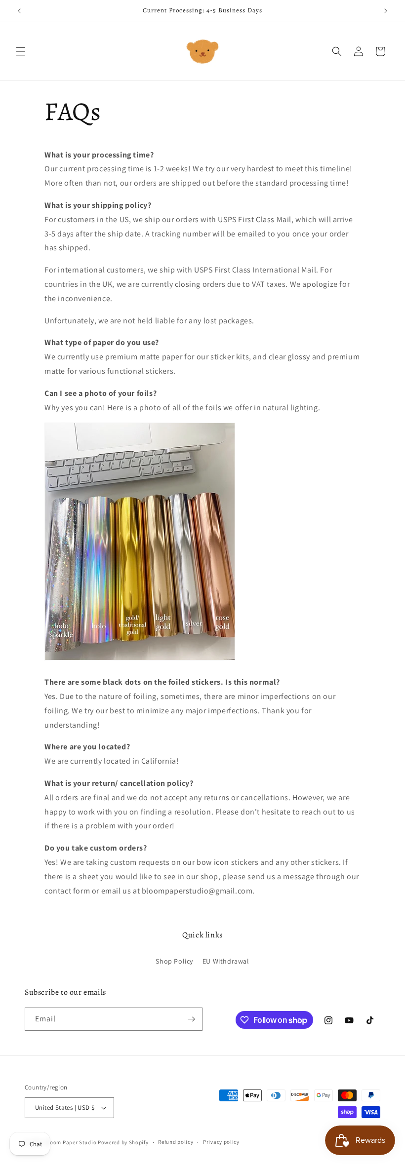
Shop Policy (174, 961)
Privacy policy (221, 1141)
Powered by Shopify (123, 1142)
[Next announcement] (386, 11)
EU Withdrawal (225, 961)
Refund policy (175, 1141)
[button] (21, 51)
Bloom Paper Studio (71, 1142)
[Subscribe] (191, 1019)
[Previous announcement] (19, 11)
